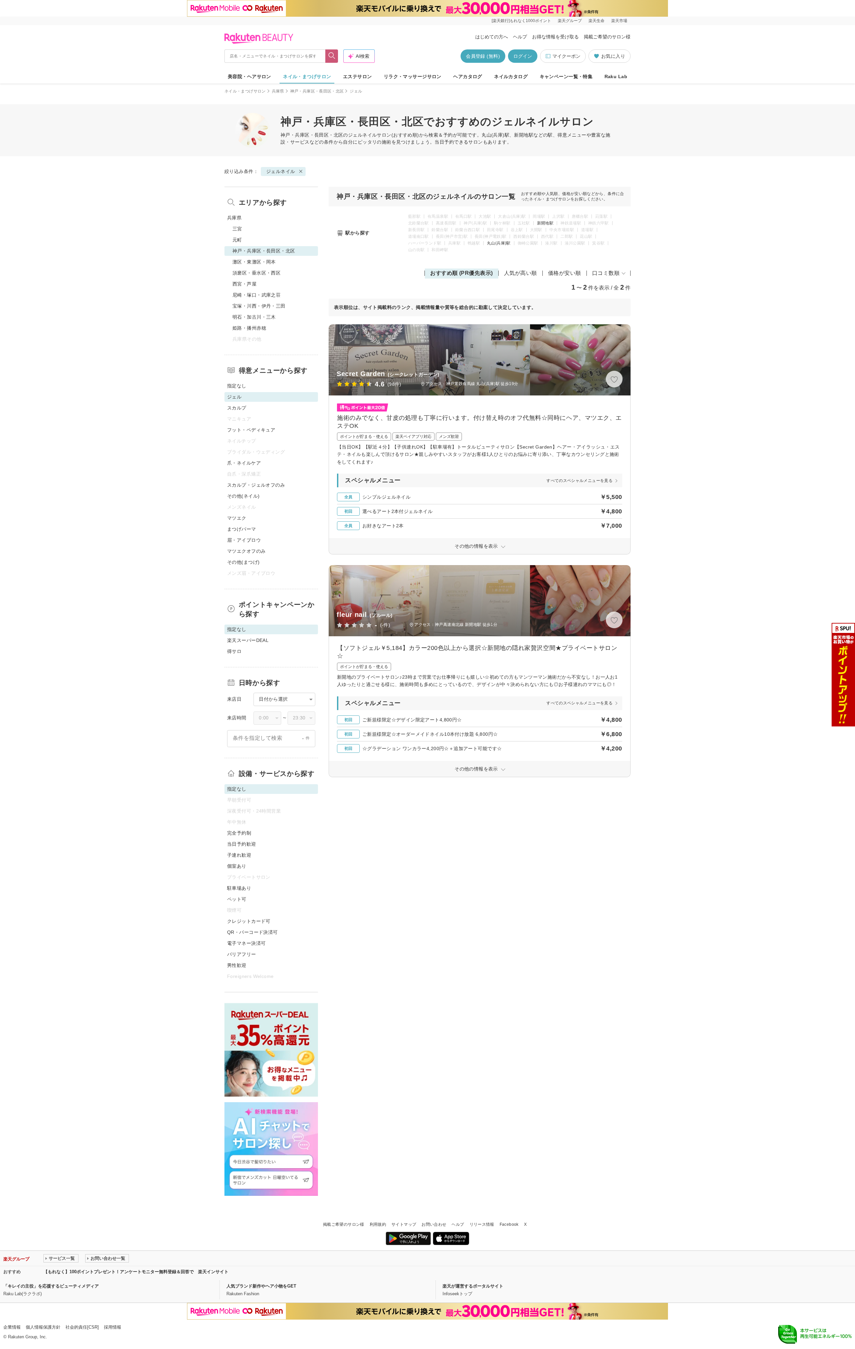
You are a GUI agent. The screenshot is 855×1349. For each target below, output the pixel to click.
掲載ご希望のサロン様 (607, 36)
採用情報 (112, 1327)
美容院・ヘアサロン (249, 76)
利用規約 (378, 1224)
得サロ (234, 651)
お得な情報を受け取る (555, 36)
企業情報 (12, 1327)
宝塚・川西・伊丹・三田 (259, 306)
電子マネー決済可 (246, 943)
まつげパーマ (241, 529)
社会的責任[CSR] (82, 1327)
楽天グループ (570, 20)
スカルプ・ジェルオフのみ (256, 485)
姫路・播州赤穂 (249, 328)
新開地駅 (545, 223)
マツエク (236, 518)
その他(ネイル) (243, 496)
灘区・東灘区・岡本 (254, 262)
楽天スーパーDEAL (248, 640)
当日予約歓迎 (241, 844)
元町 (237, 239)
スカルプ (236, 407)
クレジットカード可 (249, 921)
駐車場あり (239, 888)
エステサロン (357, 76)
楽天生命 (596, 20)
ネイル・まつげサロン (307, 76)
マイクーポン (566, 56)
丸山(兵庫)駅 (499, 243)
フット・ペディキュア (251, 430)
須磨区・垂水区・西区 (256, 273)
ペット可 (236, 899)
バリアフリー (241, 954)
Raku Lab (616, 76)
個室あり (236, 866)
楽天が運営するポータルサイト (473, 1286)
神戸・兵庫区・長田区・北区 (317, 91)
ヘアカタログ (467, 76)
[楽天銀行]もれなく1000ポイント (521, 20)
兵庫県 (278, 91)
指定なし (236, 385)
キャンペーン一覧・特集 (566, 76)
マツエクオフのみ (246, 551)
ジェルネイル (362, 135)
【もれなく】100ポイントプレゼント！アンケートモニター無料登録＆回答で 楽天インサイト (135, 1271)
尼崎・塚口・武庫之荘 (256, 295)
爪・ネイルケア (244, 463)
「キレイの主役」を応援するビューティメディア (51, 1286)
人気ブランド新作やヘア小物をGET (261, 1286)
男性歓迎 (236, 965)
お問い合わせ (433, 1224)
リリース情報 (482, 1224)
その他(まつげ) (243, 562)
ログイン (522, 56)
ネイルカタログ (511, 76)
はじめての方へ (491, 36)
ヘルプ (520, 36)
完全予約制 (239, 833)
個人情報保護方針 (43, 1327)
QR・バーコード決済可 (252, 932)
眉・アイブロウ (244, 540)
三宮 (237, 228)
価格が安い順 (564, 273)
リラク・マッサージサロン (413, 76)
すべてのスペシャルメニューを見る (579, 481)
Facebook (509, 1224)
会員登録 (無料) (483, 56)
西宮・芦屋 (244, 284)
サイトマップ (403, 1224)
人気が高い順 (520, 273)
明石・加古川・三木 (254, 317)
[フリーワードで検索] (331, 56)
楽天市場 (619, 20)
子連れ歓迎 (239, 855)
